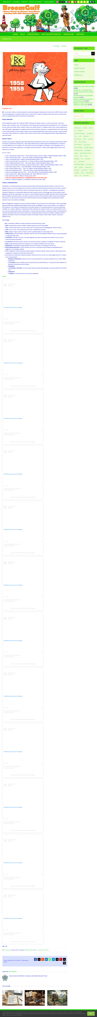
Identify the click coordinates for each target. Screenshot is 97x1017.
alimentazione (77, 127)
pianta (75, 167)
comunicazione (77, 139)
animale (85, 127)
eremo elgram (87, 144)
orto (75, 161)
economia (90, 139)
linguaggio (76, 158)
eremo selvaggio (78, 147)
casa (80, 136)
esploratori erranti (78, 150)
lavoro (85, 156)
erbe (75, 141)
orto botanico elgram (79, 164)
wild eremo (86, 175)
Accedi (76, 64)
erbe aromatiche (82, 141)
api (75, 130)
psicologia (76, 170)
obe (82, 158)
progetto (81, 167)
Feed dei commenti (79, 71)
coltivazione (86, 136)
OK (91, 1013)
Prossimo (63, 46)
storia (82, 172)
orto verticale (89, 164)
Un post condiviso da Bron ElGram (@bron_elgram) (22, 330)
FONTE (4, 276)
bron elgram (90, 133)
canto (75, 136)
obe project (87, 158)
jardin (81, 156)
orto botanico (81, 161)
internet (76, 156)
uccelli (75, 175)
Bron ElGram (7, 950)
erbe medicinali (78, 144)
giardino (76, 153)
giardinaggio (88, 150)
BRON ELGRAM (29, 950)
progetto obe (88, 167)
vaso (80, 175)
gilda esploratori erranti (85, 153)
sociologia (76, 172)
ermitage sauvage (88, 147)
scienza (91, 170)
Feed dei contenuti (79, 68)
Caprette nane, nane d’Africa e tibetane (83, 86)
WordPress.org (78, 75)
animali (90, 127)
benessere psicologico (79, 133)
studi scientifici (89, 172)
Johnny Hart (46, 950)
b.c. (37, 950)
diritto (84, 139)
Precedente (56, 46)
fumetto (40, 950)
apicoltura (80, 130)
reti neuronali (84, 170)
